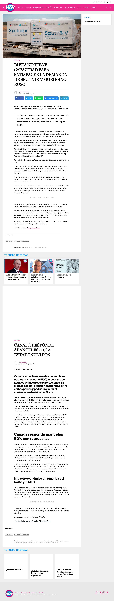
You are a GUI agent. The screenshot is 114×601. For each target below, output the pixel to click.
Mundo (26, 592)
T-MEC (56, 542)
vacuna (44, 247)
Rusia (33, 247)
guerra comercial (39, 542)
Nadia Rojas (23, 362)
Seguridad (31, 592)
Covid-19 (41, 592)
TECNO (79, 7)
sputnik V (38, 247)
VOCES (94, 7)
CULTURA (86, 7)
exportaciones (28, 542)
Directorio (17, 592)
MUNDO (28, 7)
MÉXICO (20, 7)
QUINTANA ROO (38, 7)
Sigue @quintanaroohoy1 (92, 21)
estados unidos (19, 542)
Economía (65, 540)
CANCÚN (49, 7)
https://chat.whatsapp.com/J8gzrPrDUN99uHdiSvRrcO (32, 521)
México (22, 592)
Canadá (33, 540)
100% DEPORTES (69, 7)
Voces (36, 592)
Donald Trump (56, 540)
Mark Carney (50, 542)
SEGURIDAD (58, 7)
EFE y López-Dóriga (33, 228)
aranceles (28, 540)
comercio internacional (44, 540)
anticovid (27, 247)
